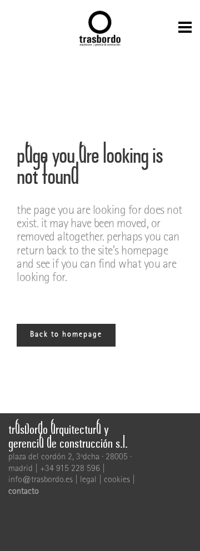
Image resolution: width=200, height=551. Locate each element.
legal (88, 480)
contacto (23, 492)
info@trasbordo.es (40, 480)
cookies (117, 480)
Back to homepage (66, 335)
